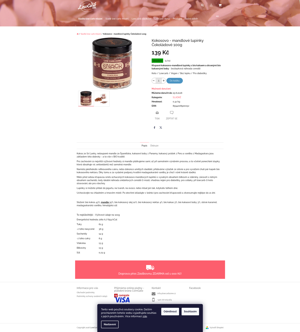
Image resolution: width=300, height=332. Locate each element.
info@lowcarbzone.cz (166, 293)
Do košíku (175, 80)
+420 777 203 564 (164, 300)
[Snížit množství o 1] (154, 80)
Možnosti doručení (161, 88)
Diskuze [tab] (154, 145)
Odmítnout (170, 311)
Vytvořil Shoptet (216, 327)
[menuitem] (90, 19)
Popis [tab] (144, 145)
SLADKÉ (177, 97)
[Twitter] (161, 127)
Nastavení (110, 324)
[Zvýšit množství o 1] (164, 80)
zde (145, 316)
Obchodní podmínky (86, 292)
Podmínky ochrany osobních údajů (92, 296)
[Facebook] (154, 127)
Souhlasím (190, 311)
